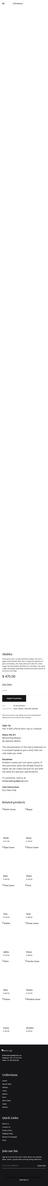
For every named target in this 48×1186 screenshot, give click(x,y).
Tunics (4, 1091)
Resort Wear (6, 1084)
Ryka (5, 876)
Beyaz (28, 838)
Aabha (6, 952)
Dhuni (29, 876)
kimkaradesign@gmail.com (15, 781)
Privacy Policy (7, 1130)
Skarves (5, 1107)
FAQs (4, 1140)
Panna (6, 1028)
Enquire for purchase (14, 698)
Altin (5, 990)
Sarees (20, 709)
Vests (4, 1097)
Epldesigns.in (24, 1180)
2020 (15, 709)
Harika (29, 990)
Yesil (28, 914)
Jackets (4, 1094)
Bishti (6, 838)
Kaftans (5, 1087)
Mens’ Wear (6, 1100)
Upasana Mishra (31, 709)
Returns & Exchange (9, 1137)
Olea (5, 914)
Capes (4, 1104)
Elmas (29, 952)
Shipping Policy (7, 1133)
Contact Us (6, 1127)
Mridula (29, 1028)
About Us (5, 1124)
